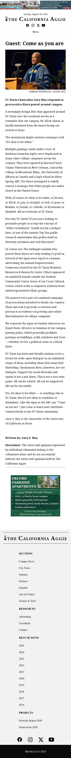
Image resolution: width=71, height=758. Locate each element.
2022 (21, 665)
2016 (21, 704)
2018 (21, 691)
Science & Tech (27, 600)
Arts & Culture (27, 594)
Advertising (25, 616)
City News (24, 568)
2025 (21, 645)
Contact (23, 629)
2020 (21, 678)
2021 (21, 671)
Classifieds (24, 623)
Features (23, 581)
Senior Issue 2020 (28, 727)
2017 (21, 698)
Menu (36, 32)
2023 (21, 658)
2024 (21, 652)
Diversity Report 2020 (30, 720)
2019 (21, 685)
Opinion (23, 574)
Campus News (26, 561)
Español (23, 587)
